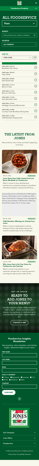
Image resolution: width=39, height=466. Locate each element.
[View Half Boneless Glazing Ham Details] (35, 117)
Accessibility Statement (24, 454)
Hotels (6, 380)
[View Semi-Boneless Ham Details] (35, 98)
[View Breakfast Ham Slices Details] (35, 67)
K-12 (33, 377)
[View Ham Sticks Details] (35, 73)
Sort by (5, 54)
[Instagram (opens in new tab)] (19, 398)
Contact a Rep (19, 323)
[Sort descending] (35, 58)
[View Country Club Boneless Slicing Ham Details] (35, 110)
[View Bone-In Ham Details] (35, 86)
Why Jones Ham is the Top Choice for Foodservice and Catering (17, 265)
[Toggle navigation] (36, 3)
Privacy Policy (12, 454)
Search (5, 31)
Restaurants (15, 377)
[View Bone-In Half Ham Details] (35, 92)
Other (22, 380)
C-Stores (6, 377)
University (25, 377)
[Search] (34, 35)
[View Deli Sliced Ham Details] (35, 80)
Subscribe (8, 392)
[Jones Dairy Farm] (19, 3)
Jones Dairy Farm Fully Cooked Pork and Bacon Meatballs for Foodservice (18, 179)
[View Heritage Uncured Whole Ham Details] (35, 104)
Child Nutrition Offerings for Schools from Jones (19, 222)
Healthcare (14, 380)
